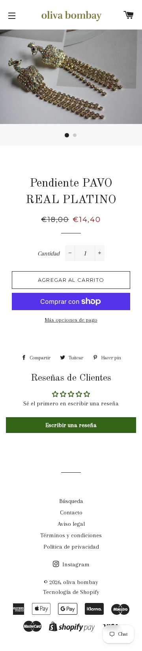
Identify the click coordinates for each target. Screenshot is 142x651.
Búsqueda (71, 501)
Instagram (75, 564)
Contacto (71, 512)
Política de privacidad (71, 546)
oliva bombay (80, 582)
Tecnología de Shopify (71, 592)
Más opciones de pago (71, 320)
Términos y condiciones (71, 535)
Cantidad (48, 253)
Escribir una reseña (71, 425)
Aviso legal (71, 523)
